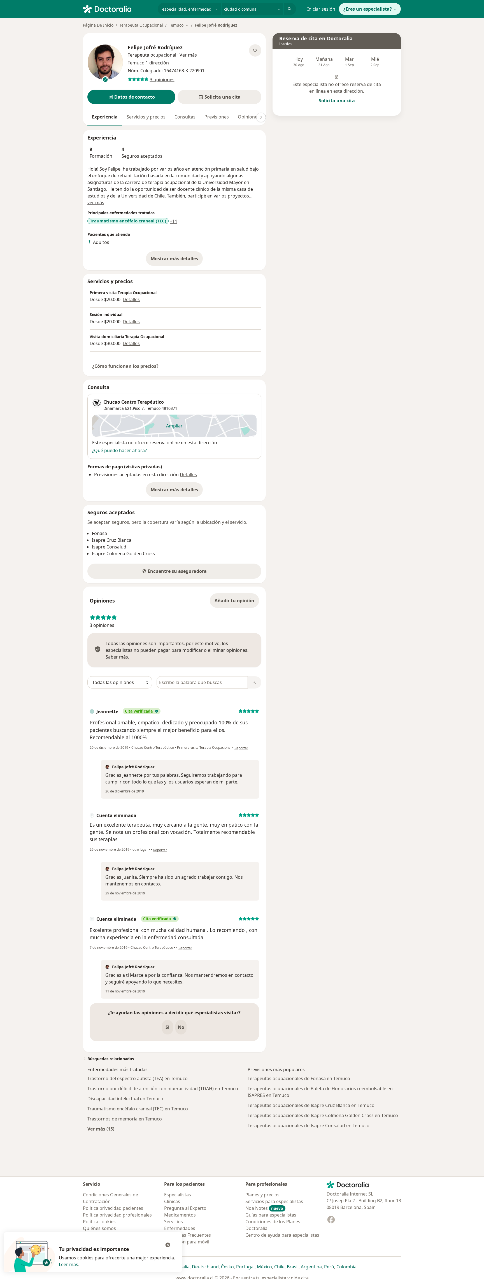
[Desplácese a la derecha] (261, 117)
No (181, 1027)
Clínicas (172, 1201)
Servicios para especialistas (274, 1201)
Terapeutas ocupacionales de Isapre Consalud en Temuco (308, 1125)
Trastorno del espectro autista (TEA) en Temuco (137, 1078)
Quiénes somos (99, 1228)
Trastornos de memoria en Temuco (124, 1119)
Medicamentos (180, 1215)
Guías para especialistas (270, 1215)
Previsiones (216, 117)
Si (167, 1027)
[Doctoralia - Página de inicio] (118, 8)
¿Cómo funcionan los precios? (125, 366)
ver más (95, 202)
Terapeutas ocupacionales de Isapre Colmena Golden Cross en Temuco (323, 1115)
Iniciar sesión (321, 9)
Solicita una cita (337, 100)
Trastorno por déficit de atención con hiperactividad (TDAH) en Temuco (162, 1088)
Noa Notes (264, 1208)
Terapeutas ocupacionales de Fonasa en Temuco (299, 1078)
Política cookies (99, 1221)
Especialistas (177, 1195)
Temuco (153, 408)
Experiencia (105, 117)
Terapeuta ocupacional (152, 55)
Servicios (173, 1221)
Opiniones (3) (252, 117)
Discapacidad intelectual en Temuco (125, 1099)
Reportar (241, 748)
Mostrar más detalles (177, 260)
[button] (131, 97)
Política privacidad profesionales (117, 1215)
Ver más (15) (100, 1128)
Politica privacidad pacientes (113, 1208)
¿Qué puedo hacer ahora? (119, 450)
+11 (173, 221)
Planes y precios (262, 1195)
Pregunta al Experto (185, 1208)
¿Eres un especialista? (367, 9)
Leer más (68, 1264)
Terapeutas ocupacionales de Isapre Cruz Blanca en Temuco (311, 1105)
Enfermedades (179, 1228)
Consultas (185, 117)
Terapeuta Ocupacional (141, 25)
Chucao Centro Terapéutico (133, 402)
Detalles (131, 299)
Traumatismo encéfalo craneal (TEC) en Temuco (137, 1109)
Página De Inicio (98, 25)
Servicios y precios (146, 117)
